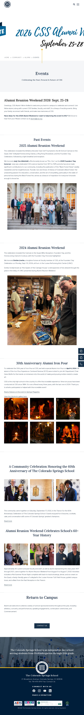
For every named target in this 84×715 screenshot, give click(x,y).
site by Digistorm (60, 708)
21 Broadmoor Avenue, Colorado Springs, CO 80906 (42, 679)
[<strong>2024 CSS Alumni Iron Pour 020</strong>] (16, 432)
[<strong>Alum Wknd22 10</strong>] (68, 554)
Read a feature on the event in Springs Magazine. (22, 392)
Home (7, 57)
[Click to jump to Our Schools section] (42, 56)
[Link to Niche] (49, 703)
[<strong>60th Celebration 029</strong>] (42, 490)
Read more (8, 521)
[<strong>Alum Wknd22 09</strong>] (16, 554)
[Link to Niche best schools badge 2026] (67, 703)
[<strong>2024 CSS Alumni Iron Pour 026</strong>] (68, 432)
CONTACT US (42, 626)
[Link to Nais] (29, 703)
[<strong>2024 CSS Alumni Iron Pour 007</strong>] (42, 409)
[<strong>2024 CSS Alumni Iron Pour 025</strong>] (42, 432)
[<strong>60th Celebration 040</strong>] (16, 490)
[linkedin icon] (50, 691)
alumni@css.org (36, 119)
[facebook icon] (34, 691)
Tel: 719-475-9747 (36, 682)
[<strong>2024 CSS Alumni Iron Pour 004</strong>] (16, 409)
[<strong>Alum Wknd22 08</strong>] (42, 554)
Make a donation (42, 695)
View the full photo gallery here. (15, 396)
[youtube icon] (44, 691)
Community (17, 57)
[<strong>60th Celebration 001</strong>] (68, 490)
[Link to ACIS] (18, 703)
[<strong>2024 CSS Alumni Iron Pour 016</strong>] (68, 409)
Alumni (27, 57)
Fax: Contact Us (49, 682)
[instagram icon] (39, 691)
